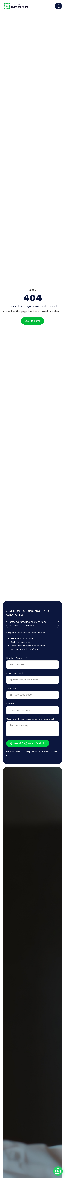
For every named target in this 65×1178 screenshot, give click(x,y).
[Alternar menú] (58, 6)
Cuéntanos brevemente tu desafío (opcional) (30, 719)
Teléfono (11, 688)
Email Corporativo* (16, 673)
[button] (58, 1171)
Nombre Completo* (17, 658)
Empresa (11, 703)
